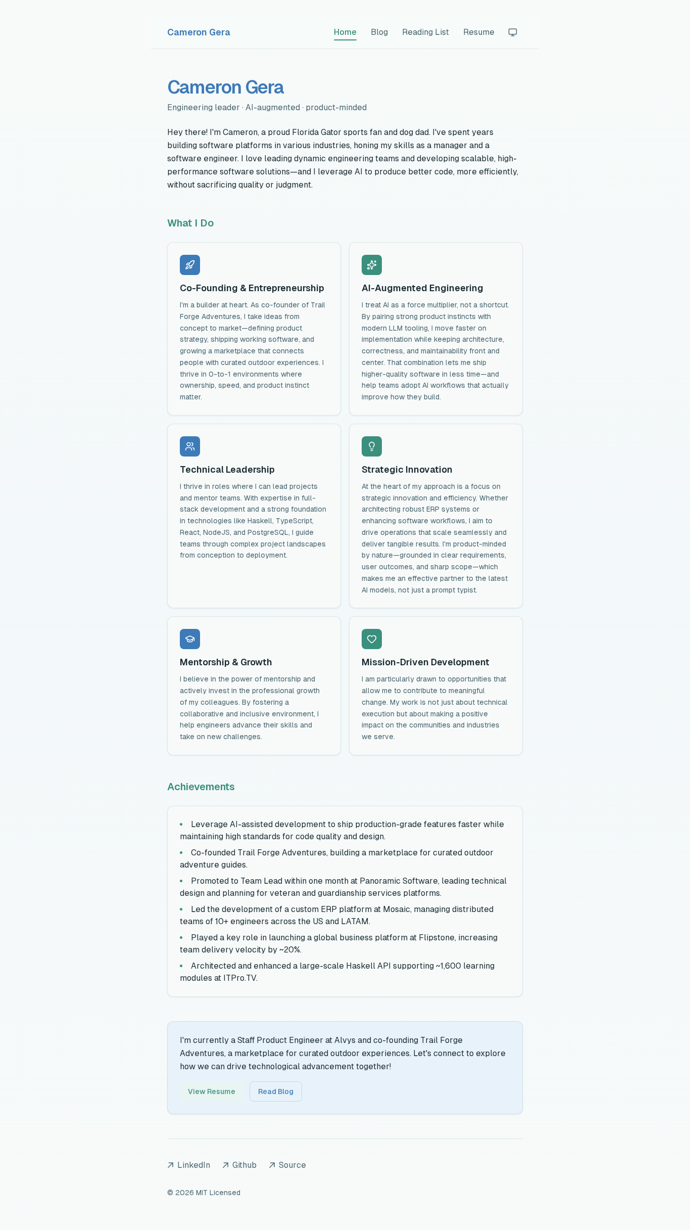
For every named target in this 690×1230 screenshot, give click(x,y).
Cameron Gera (198, 32)
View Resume (211, 1091)
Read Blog (275, 1091)
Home (345, 32)
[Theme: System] (513, 32)
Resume (479, 32)
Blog (379, 32)
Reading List (425, 32)
